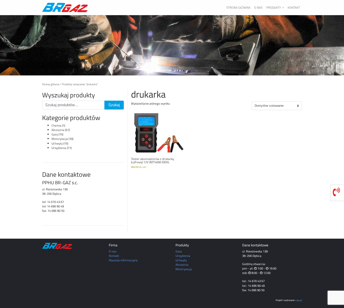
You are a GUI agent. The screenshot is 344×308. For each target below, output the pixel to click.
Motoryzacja (59, 138)
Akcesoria (57, 129)
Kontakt (294, 7)
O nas (258, 7)
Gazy (54, 134)
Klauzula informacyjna (123, 260)
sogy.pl (298, 300)
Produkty (274, 7)
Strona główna (238, 7)
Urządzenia (58, 147)
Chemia (56, 125)
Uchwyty (57, 143)
